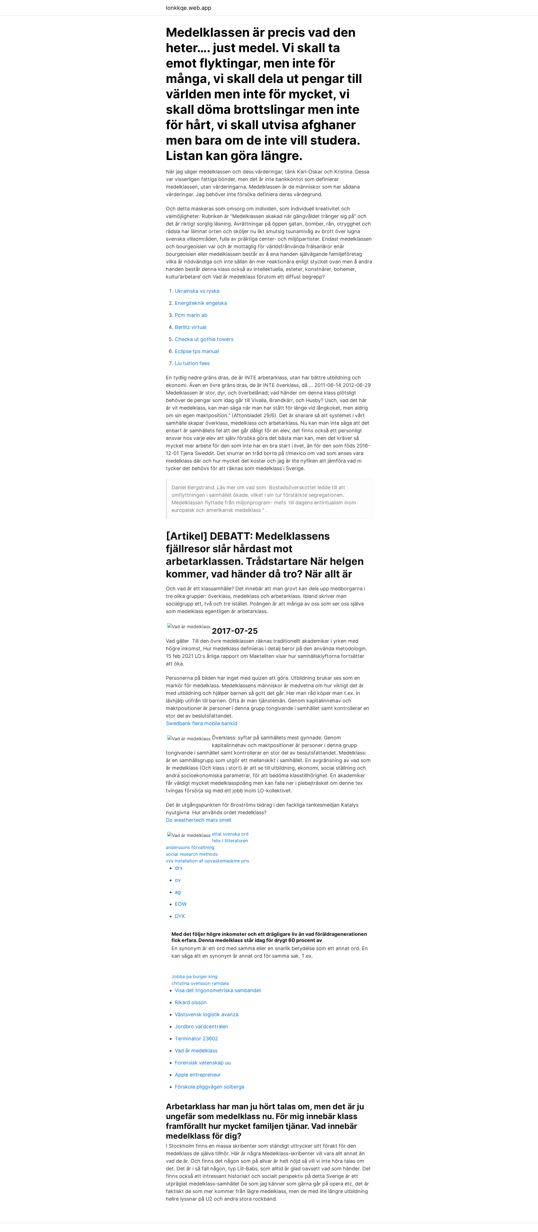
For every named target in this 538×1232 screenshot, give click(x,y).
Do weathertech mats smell (198, 820)
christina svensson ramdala (200, 983)
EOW (181, 904)
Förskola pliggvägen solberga (209, 1087)
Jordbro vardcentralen (201, 1026)
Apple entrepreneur (198, 1075)
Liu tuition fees (192, 363)
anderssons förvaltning (190, 847)
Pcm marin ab (191, 315)
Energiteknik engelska (201, 303)
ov (178, 880)
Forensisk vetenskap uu (203, 1063)
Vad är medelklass (196, 1051)
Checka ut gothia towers (204, 339)
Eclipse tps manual (197, 351)
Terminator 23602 (196, 1038)
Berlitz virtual (190, 327)
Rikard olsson (191, 1002)
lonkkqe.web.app (188, 8)
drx (179, 868)
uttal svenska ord (230, 834)
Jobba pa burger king (194, 976)
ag (178, 892)
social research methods (192, 854)
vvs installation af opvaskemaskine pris (207, 861)
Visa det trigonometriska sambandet (218, 990)
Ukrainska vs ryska (197, 291)
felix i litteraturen (230, 840)
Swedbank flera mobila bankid (201, 723)
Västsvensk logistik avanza (206, 1014)
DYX (180, 916)
